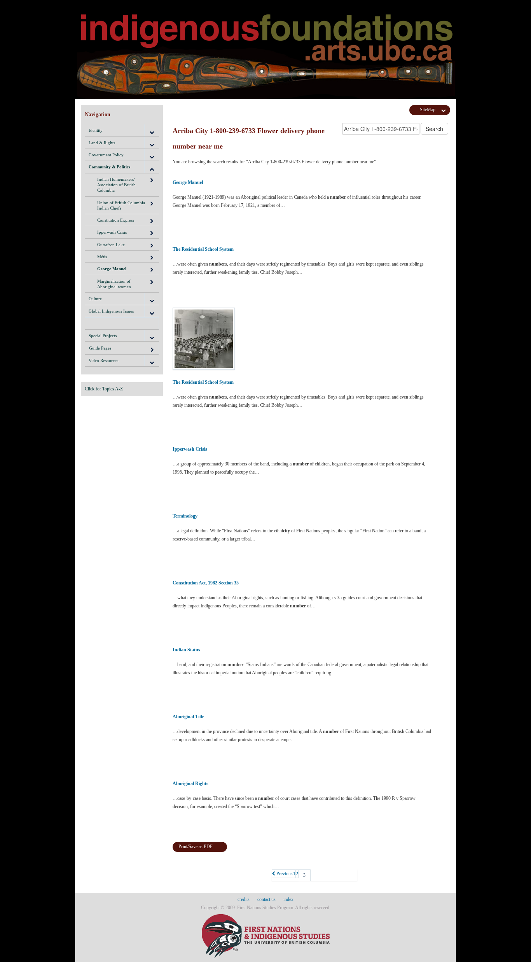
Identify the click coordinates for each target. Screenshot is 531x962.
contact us (266, 899)
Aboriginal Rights (190, 783)
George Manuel (111, 268)
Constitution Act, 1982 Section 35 (206, 583)
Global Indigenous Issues (111, 311)
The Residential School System (203, 249)
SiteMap (427, 109)
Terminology (185, 516)
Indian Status (186, 649)
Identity (96, 130)
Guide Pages (100, 348)
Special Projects (103, 335)
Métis (102, 256)
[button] (151, 130)
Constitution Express (115, 220)
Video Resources (103, 360)
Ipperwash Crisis (112, 232)
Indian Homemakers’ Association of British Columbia (116, 185)
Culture (95, 298)
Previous (284, 873)
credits (244, 899)
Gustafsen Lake (111, 244)
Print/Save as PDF (195, 846)
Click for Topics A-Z (104, 389)
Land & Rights (102, 142)
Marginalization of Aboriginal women (114, 284)
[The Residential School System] (303, 339)
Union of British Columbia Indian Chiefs (121, 205)
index (288, 899)
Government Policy (106, 154)
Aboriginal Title (188, 716)
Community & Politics (109, 166)
